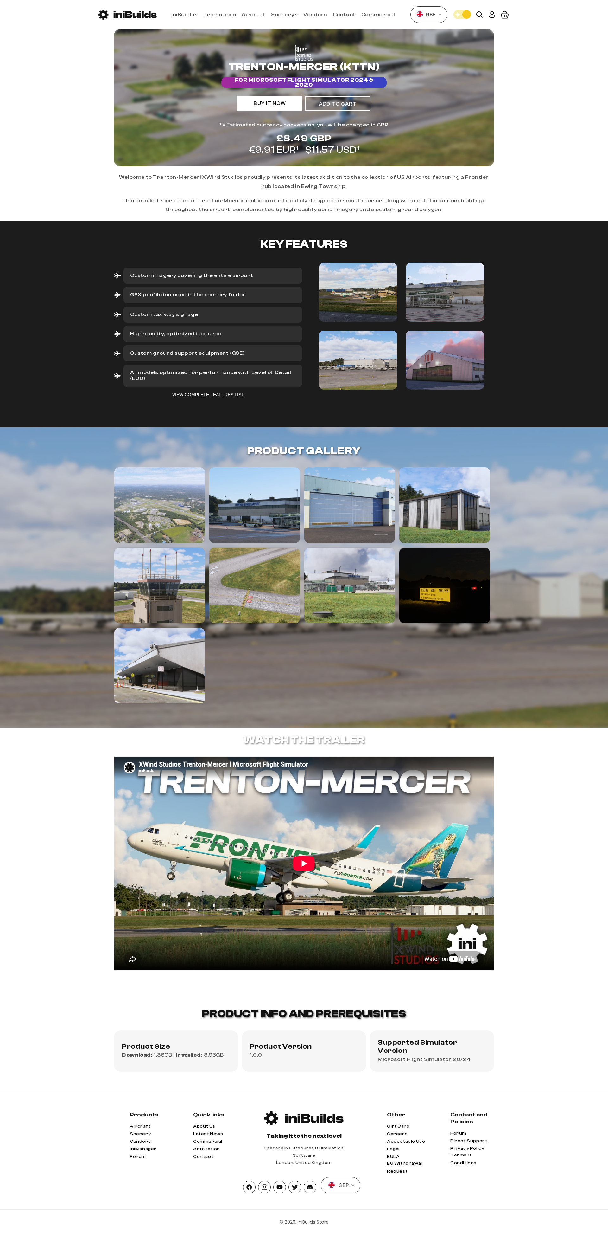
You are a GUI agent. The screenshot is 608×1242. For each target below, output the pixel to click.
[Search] (479, 15)
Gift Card (398, 1126)
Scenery (140, 1133)
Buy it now (270, 103)
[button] (184, 15)
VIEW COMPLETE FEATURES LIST (208, 394)
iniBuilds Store (313, 1222)
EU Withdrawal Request (404, 1167)
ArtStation (206, 1149)
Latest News (208, 1133)
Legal (393, 1149)
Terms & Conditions (463, 1159)
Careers (397, 1133)
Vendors (140, 1141)
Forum (138, 1156)
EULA (393, 1156)
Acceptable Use (406, 1141)
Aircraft (140, 1126)
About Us (204, 1126)
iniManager (143, 1149)
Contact (203, 1156)
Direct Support (468, 1140)
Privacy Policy (467, 1148)
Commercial (207, 1141)
